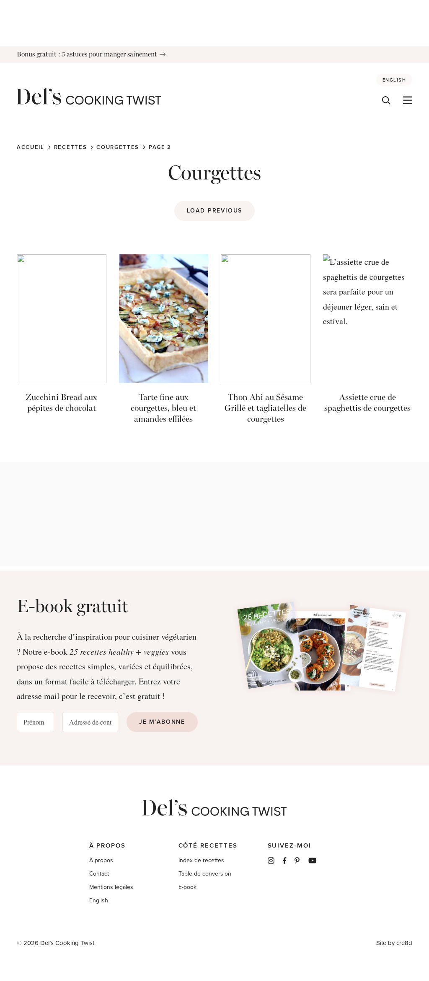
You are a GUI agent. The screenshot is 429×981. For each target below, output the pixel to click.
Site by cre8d (394, 943)
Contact (99, 873)
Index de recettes (201, 860)
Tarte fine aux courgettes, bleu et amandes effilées (163, 408)
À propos (101, 860)
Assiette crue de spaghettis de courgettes (367, 402)
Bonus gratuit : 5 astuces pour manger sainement (87, 54)
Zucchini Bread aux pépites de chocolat (61, 402)
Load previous (215, 210)
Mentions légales (111, 887)
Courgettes (117, 147)
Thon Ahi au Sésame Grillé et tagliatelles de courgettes (265, 408)
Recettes (70, 147)
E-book (187, 887)
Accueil (30, 147)
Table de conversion (204, 873)
